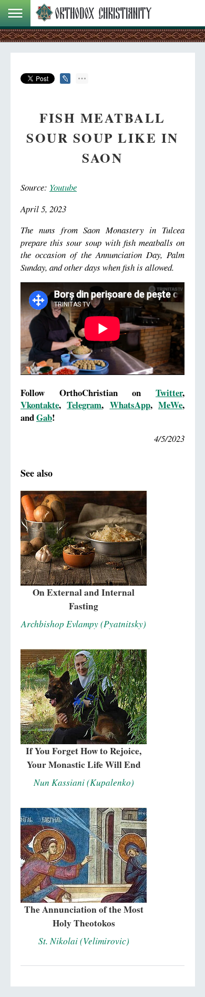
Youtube (63, 187)
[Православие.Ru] (93, 13)
